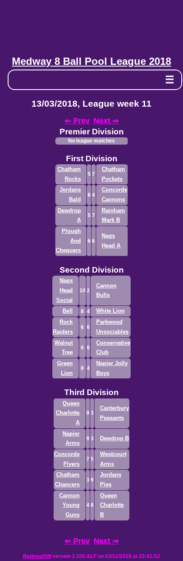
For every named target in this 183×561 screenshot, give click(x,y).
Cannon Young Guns (69, 505)
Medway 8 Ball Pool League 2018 (91, 61)
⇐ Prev (77, 120)
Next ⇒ (106, 120)
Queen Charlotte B (112, 505)
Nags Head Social (64, 290)
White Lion (110, 311)
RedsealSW (37, 556)
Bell (68, 311)
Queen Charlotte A (68, 413)
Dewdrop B (114, 438)
